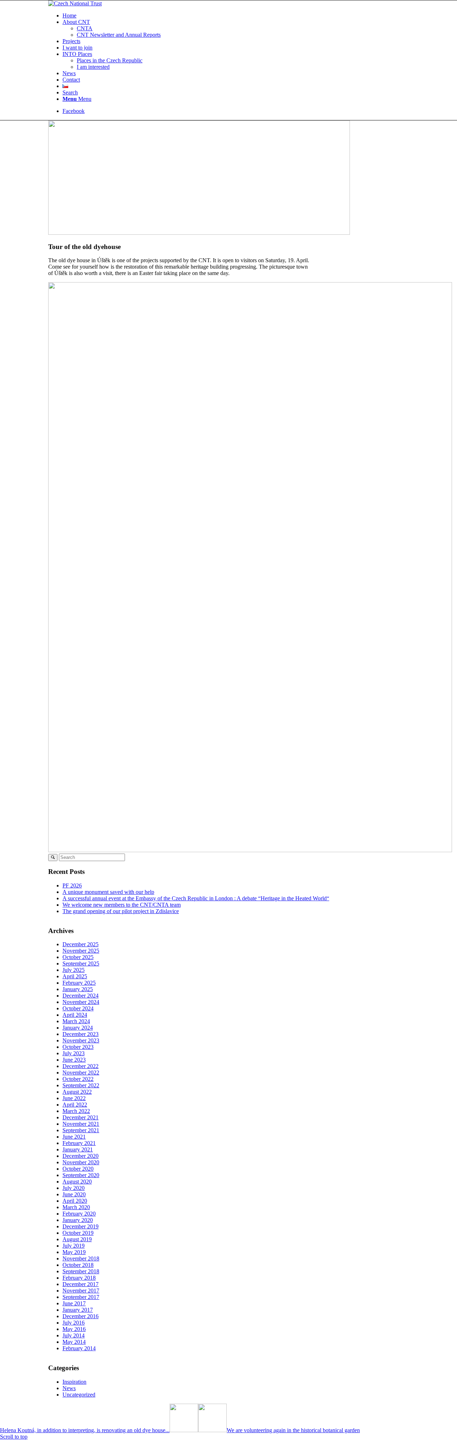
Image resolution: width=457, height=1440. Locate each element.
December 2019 (80, 1226)
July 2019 (73, 1246)
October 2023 (78, 1047)
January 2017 (77, 1310)
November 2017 (80, 1291)
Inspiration (74, 1382)
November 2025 (80, 951)
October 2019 (78, 1233)
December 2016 (80, 1316)
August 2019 (77, 1239)
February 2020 (79, 1214)
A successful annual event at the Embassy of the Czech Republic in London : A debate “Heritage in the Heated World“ (195, 898)
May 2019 (74, 1252)
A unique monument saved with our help (108, 892)
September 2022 (80, 1085)
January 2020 (77, 1220)
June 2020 (74, 1194)
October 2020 (78, 1169)
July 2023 (73, 1053)
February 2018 (79, 1278)
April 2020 (74, 1201)
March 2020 (76, 1207)
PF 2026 (72, 885)
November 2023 (80, 1040)
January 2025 (77, 989)
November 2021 (80, 1124)
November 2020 (80, 1162)
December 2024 (80, 996)
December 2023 (80, 1034)
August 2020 (77, 1182)
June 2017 (74, 1303)
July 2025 (73, 970)
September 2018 (80, 1271)
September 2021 (80, 1130)
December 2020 (80, 1156)
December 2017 (80, 1284)
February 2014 (79, 1348)
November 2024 (80, 1002)
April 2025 (74, 976)
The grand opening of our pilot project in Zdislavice (120, 911)
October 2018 (78, 1265)
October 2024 (78, 1008)
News (69, 1388)
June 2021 (74, 1137)
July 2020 (73, 1188)
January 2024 (77, 1028)
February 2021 (79, 1143)
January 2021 (77, 1149)
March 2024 (76, 1021)
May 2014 (74, 1342)
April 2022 (74, 1105)
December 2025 (80, 944)
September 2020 (80, 1175)
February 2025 (79, 983)
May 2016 (74, 1329)
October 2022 (78, 1079)
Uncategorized (78, 1395)
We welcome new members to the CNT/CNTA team (121, 905)
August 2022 (77, 1092)
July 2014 (73, 1335)
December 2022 (80, 1066)
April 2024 (74, 1015)
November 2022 (80, 1072)
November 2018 (80, 1258)
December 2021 (80, 1117)
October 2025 (78, 957)
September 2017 (80, 1297)
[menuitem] (235, 15)
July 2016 (73, 1323)
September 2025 (80, 963)
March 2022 (76, 1111)
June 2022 (74, 1098)
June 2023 (74, 1060)
